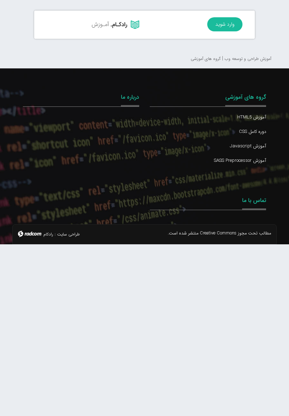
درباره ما (130, 97)
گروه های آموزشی (245, 97)
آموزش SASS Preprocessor (240, 160)
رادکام (48, 234)
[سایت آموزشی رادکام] (89, 25)
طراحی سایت (68, 234)
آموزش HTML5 (251, 117)
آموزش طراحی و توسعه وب (248, 58)
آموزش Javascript (248, 146)
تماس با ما (254, 200)
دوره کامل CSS (252, 131)
